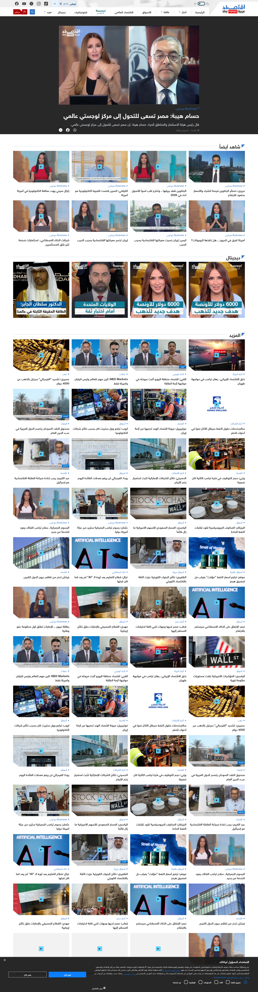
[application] (129, 65)
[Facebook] (16, 3)
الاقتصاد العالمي (124, 12)
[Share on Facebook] (67, 130)
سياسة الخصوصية (220, 976)
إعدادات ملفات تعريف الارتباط (238, 977)
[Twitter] (31, 3)
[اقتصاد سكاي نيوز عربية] (227, 9)
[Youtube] (24, 4)
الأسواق (146, 12)
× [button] (5, 960)
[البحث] (32, 11)
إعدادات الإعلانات (129, 973)
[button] (64, 3)
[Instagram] (38, 3)
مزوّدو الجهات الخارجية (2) (171, 970)
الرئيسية (200, 12)
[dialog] (129, 974)
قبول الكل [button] (67, 974)
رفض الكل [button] (27, 974)
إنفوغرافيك (81, 12)
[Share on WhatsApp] (75, 130)
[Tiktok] (46, 3)
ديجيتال (62, 12)
